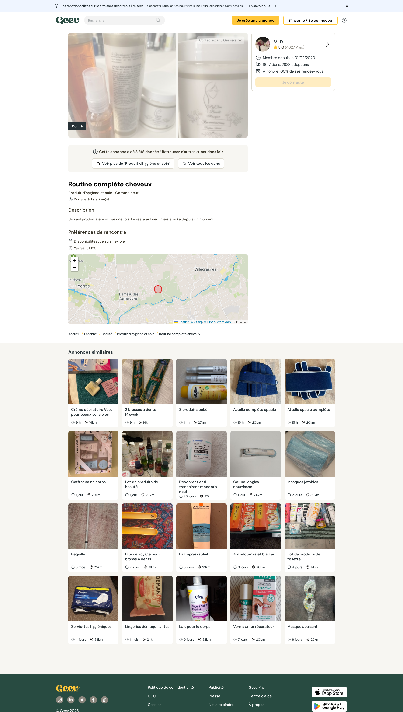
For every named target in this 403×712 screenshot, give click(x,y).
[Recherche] (158, 20)
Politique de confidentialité (171, 687)
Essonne (91, 334)
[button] (74, 260)
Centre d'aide (260, 696)
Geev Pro (256, 687)
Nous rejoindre (221, 704)
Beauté (107, 334)
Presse (214, 696)
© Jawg (196, 322)
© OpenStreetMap (217, 322)
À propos (256, 704)
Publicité (216, 687)
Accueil (74, 334)
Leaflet (183, 322)
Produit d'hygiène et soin (136, 334)
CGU (152, 696)
